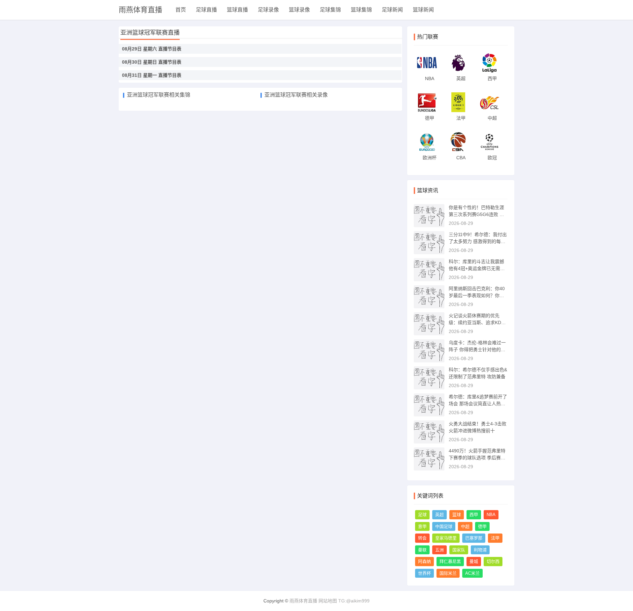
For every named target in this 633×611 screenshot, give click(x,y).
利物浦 (480, 549)
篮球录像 (299, 10)
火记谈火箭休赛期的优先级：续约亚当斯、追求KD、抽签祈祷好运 (477, 322)
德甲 (482, 526)
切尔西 (493, 561)
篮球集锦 (361, 10)
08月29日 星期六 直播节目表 (151, 48)
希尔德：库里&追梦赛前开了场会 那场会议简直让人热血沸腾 (478, 403)
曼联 (422, 549)
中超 (465, 526)
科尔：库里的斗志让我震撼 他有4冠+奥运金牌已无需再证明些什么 (477, 268)
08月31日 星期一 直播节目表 (151, 75)
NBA (491, 514)
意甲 (422, 526)
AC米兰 (472, 573)
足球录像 (268, 10)
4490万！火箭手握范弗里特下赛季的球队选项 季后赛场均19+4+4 (477, 457)
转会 (422, 537)
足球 (422, 514)
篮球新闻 (423, 10)
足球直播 (206, 10)
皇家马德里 (446, 537)
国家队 (458, 549)
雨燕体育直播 (140, 10)
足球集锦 (330, 10)
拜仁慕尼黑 (450, 561)
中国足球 (443, 526)
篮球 (456, 514)
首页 (180, 10)
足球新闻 (392, 10)
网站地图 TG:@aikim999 (344, 600)
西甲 (473, 514)
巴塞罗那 (473, 537)
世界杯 (424, 573)
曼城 (473, 561)
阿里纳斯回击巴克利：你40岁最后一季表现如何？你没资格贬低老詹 (477, 295)
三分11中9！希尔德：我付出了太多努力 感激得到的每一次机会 (478, 241)
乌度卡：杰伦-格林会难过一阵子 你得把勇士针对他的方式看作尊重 (477, 349)
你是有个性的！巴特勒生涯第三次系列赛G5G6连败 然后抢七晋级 (476, 214)
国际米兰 (448, 573)
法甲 (495, 537)
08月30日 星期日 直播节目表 (151, 62)
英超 (439, 514)
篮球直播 (237, 10)
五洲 (439, 549)
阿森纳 (424, 561)
